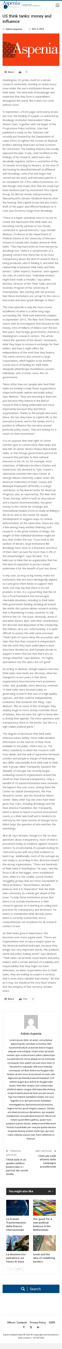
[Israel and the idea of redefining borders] (44, 1243)
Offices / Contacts (17, 1322)
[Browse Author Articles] (31, 1022)
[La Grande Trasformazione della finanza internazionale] (17, 1208)
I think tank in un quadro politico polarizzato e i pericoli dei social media (17, 1167)
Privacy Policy (38, 1322)
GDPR (52, 1322)
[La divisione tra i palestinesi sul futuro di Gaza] (17, 1243)
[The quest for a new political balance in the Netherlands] (44, 1208)
